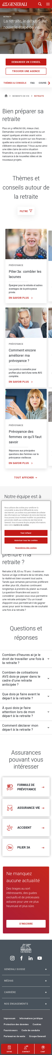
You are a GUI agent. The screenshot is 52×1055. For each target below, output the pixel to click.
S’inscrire (26, 923)
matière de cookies (21, 525)
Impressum (9, 1018)
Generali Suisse (14, 969)
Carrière (10, 992)
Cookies (37, 1024)
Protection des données (16, 1024)
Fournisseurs (10, 1030)
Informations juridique (31, 1018)
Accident (24, 827)
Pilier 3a (23, 847)
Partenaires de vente (14, 1036)
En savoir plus (19, 297)
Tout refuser (26, 533)
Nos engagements (16, 1003)
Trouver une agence (26, 71)
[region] (26, 527)
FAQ (32, 83)
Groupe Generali (37, 1036)
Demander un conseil (26, 62)
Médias (8, 980)
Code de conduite (31, 1030)
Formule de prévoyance (26, 787)
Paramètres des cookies (26, 548)
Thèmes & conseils (14, 83)
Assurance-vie (28, 808)
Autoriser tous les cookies (26, 540)
